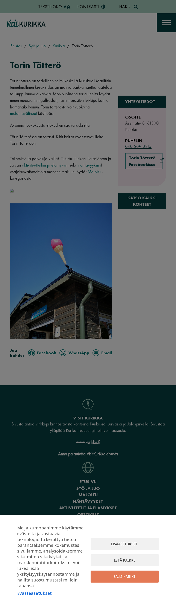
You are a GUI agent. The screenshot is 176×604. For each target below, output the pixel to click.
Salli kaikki (124, 576)
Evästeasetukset (34, 593)
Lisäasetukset (124, 544)
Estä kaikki (124, 560)
